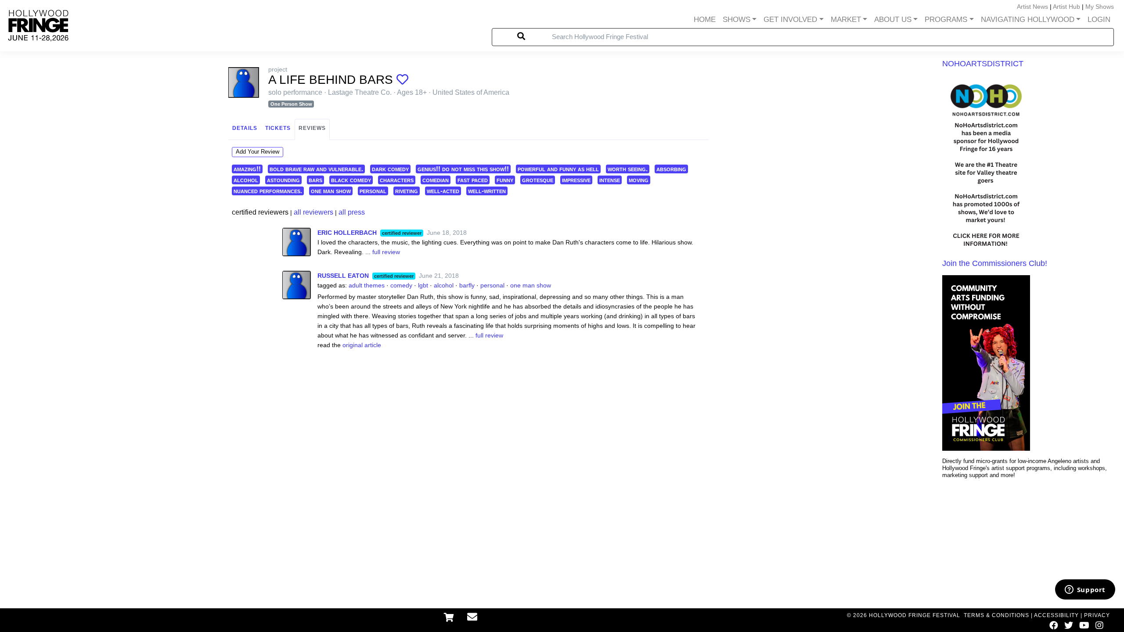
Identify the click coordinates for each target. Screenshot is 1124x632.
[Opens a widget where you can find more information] (1085, 590)
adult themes (367, 285)
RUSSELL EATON (343, 275)
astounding (283, 179)
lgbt (423, 285)
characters (397, 179)
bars (315, 179)
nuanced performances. (268, 190)
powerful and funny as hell (558, 168)
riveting (406, 190)
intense (609, 179)
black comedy (351, 179)
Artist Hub (1066, 6)
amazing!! (247, 168)
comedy (401, 285)
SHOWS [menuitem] (736, 19)
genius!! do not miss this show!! (463, 168)
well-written (487, 190)
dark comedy (390, 168)
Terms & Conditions (996, 615)
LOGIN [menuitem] (1099, 19)
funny (505, 179)
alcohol (246, 179)
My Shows (1099, 6)
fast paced (473, 179)
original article (361, 344)
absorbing (671, 168)
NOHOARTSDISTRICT (982, 63)
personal (373, 190)
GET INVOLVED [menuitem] (790, 19)
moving (638, 179)
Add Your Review (257, 151)
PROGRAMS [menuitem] (946, 19)
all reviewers (313, 212)
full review (386, 251)
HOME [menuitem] (705, 19)
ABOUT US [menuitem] (892, 19)
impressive (576, 179)
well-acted (443, 190)
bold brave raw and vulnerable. (316, 168)
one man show (331, 190)
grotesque (537, 179)
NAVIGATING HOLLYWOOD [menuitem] (1027, 19)
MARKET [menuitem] (846, 19)
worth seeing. (628, 168)
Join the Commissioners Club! (994, 263)
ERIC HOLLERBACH (347, 232)
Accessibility (1056, 615)
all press (352, 212)
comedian (435, 179)
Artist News (1032, 6)
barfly (467, 285)
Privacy (1097, 615)
